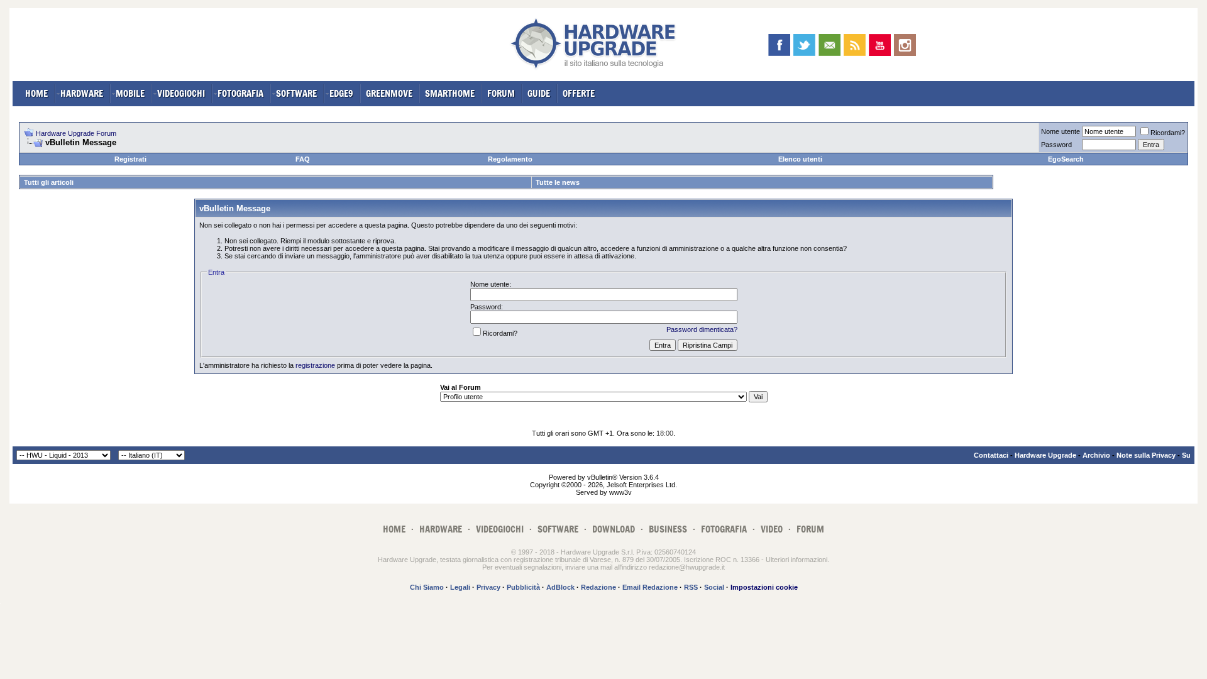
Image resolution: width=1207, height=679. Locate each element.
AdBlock (560, 587)
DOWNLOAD (613, 529)
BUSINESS (668, 529)
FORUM (501, 93)
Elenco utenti (800, 159)
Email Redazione (650, 587)
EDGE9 (341, 93)
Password (1056, 144)
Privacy (488, 587)
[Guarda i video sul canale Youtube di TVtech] (880, 45)
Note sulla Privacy (1146, 455)
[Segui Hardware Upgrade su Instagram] (905, 45)
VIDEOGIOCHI (181, 93)
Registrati (130, 159)
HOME (36, 93)
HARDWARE (81, 93)
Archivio (1096, 455)
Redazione (598, 587)
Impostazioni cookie (764, 587)
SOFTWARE (296, 93)
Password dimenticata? (701, 329)
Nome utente (1060, 131)
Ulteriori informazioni (796, 559)
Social (714, 587)
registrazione (315, 365)
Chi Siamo (427, 587)
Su (1186, 455)
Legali (460, 587)
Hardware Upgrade (1045, 455)
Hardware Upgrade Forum (76, 133)
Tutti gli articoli (49, 182)
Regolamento (510, 159)
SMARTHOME (450, 93)
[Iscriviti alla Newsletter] (829, 45)
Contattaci (991, 455)
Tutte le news (558, 182)
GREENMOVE (389, 93)
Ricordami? (1167, 132)
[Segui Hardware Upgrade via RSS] (855, 45)
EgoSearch (1066, 159)
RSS (691, 587)
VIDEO (772, 529)
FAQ (302, 159)
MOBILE (130, 93)
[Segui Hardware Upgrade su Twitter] (804, 45)
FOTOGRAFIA (240, 93)
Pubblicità (523, 587)
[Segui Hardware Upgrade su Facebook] (779, 45)
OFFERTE (579, 93)
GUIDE (538, 93)
